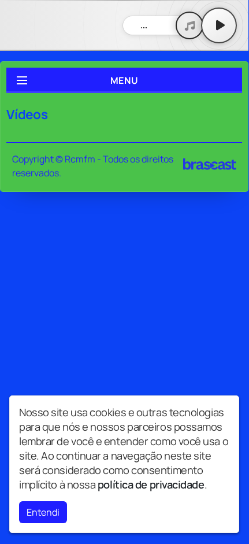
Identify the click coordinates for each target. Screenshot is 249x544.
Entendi (43, 512)
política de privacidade (151, 484)
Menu (124, 80)
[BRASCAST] (209, 164)
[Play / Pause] (219, 25)
